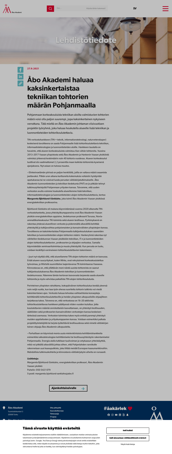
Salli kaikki (128, 431)
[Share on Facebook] (20, 70)
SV (135, 8)
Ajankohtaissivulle (63, 388)
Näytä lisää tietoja (128, 444)
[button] (20, 83)
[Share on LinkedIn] (20, 77)
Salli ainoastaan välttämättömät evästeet (127, 438)
